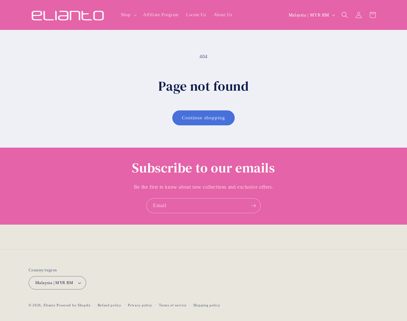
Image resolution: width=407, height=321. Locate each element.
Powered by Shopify (74, 305)
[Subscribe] (253, 205)
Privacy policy (140, 305)
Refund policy (109, 305)
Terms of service (173, 305)
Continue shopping (203, 117)
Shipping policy (206, 305)
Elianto (50, 305)
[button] (128, 15)
